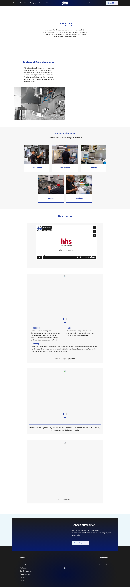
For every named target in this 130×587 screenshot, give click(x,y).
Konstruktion (23, 3)
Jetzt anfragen (79, 543)
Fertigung (33, 3)
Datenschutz (103, 565)
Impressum (102, 562)
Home (15, 3)
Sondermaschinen (44, 3)
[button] (63, 319)
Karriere (100, 3)
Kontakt (110, 3)
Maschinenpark (90, 3)
